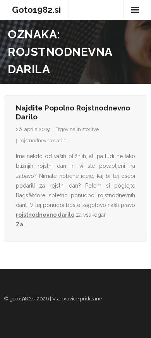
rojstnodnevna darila (43, 140)
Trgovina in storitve (77, 129)
